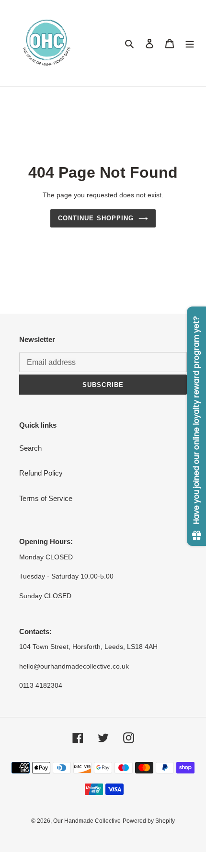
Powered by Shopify (149, 821)
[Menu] (190, 43)
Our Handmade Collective (87, 821)
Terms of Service (45, 498)
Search (30, 448)
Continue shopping (96, 218)
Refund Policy (41, 473)
